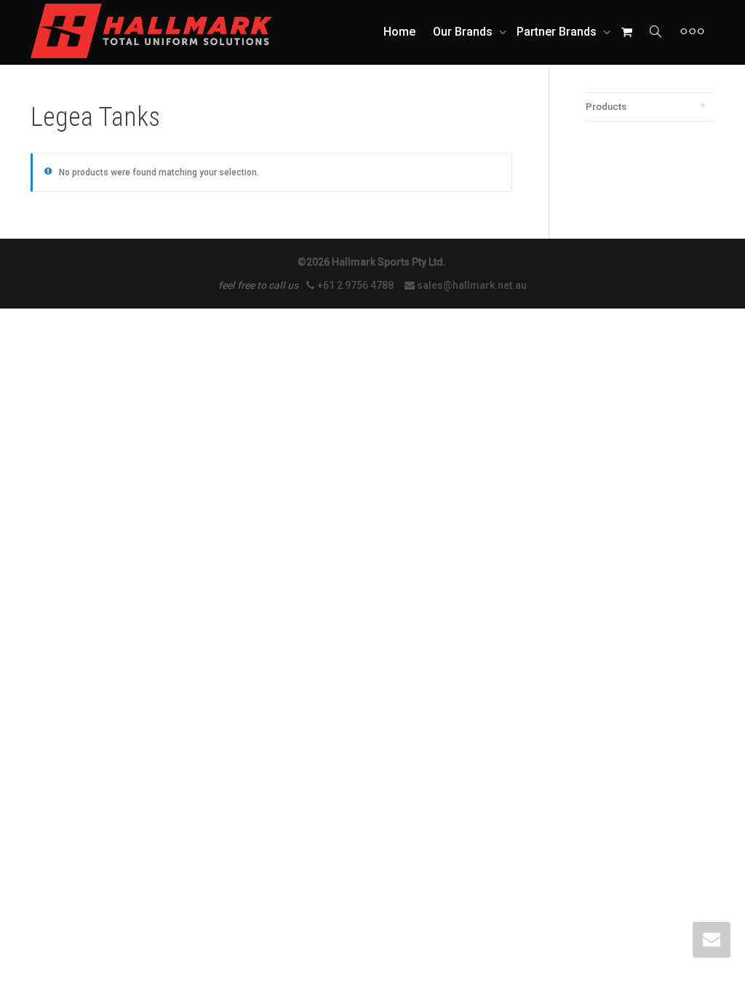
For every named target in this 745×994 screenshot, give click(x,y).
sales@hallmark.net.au (472, 285)
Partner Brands (558, 32)
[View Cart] (626, 32)
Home (399, 32)
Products (606, 106)
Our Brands (464, 32)
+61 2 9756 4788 (356, 285)
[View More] (692, 32)
